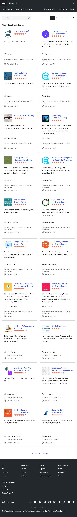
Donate (62, 472)
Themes (24, 469)
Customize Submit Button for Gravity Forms (62, 369)
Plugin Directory (7, 9)
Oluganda (10, 502)
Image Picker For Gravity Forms (21, 243)
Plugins (23, 472)
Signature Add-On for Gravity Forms (59, 285)
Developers (44, 472)
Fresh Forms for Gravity (24, 115)
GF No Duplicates (59, 326)
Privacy (5, 476)
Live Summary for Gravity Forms (59, 201)
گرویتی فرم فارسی (21, 31)
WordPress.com (9, 482)
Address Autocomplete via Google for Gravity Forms (62, 159)
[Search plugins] (29, 18)
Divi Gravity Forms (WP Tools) (59, 116)
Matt (5, 486)
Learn (42, 465)
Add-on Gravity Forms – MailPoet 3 (22, 411)
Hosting (5, 472)
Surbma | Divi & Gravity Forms (20, 74)
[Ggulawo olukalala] (74, 3)
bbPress (6, 490)
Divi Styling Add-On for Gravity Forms (22, 369)
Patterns (24, 476)
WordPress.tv (45, 476)
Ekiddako (46, 453)
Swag (61, 476)
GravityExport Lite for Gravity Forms (59, 32)
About (4, 465)
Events (60, 469)
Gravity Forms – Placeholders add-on (23, 159)
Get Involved (63, 465)
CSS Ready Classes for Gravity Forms (60, 243)
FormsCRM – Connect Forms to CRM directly (23, 285)
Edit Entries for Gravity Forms (20, 201)
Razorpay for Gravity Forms (58, 411)
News (4, 469)
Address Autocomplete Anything (24, 327)
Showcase (24, 465)
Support (42, 469)
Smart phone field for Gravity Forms (59, 74)
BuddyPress (7, 493)
